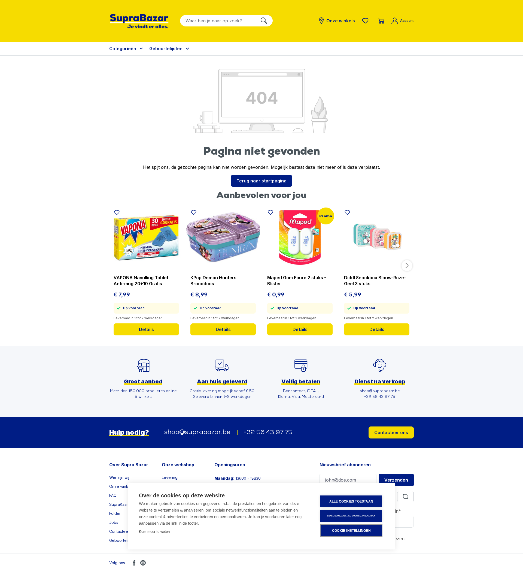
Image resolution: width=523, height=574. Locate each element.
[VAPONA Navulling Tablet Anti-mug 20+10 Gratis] (146, 237)
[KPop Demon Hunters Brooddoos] (223, 237)
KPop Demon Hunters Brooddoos (213, 280)
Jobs (113, 522)
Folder (115, 513)
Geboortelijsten (123, 540)
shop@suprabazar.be (197, 432)
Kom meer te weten (154, 532)
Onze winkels (121, 486)
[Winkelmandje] (381, 20)
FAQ (113, 495)
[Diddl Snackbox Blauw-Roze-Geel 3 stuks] (377, 237)
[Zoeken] (264, 20)
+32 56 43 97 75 (268, 432)
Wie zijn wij (119, 477)
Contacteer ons (391, 432)
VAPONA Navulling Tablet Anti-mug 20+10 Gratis (141, 280)
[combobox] (218, 20)
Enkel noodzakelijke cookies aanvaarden (351, 516)
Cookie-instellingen (351, 531)
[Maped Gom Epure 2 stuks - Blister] (300, 237)
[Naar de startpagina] (139, 21)
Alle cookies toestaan (351, 501)
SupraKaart (119, 504)
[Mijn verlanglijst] (366, 20)
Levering (170, 477)
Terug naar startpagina (261, 181)
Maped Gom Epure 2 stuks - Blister (296, 280)
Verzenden (396, 480)
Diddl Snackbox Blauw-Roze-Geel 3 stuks (375, 280)
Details (146, 329)
